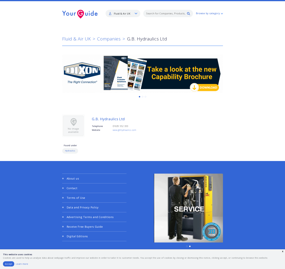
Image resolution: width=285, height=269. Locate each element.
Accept (8, 263)
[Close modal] (200, 116)
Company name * (155, 138)
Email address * (91, 152)
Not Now (113, 168)
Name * (86, 138)
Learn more (22, 263)
